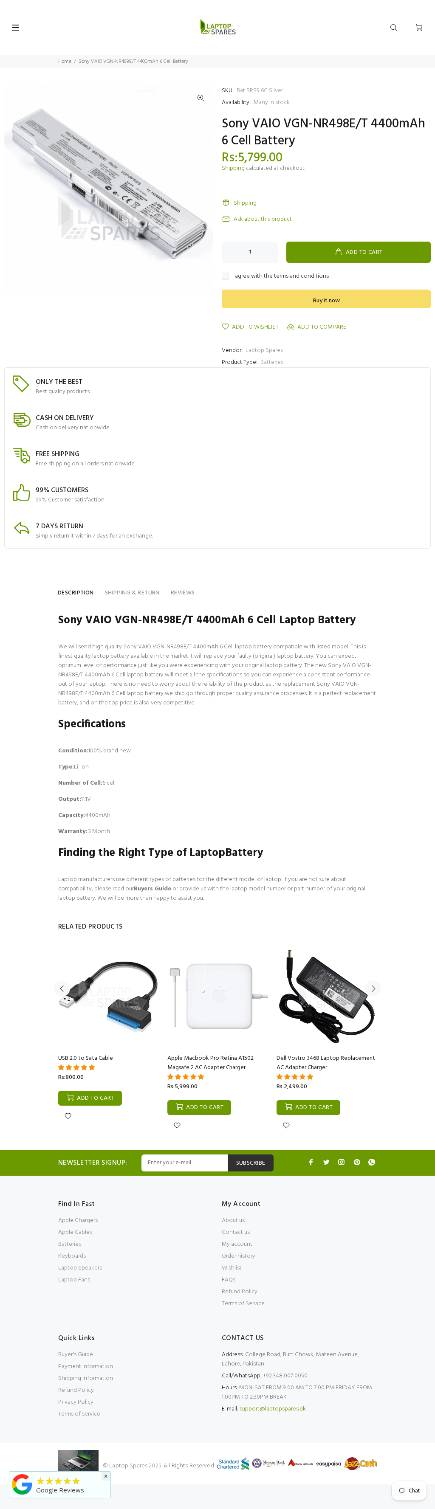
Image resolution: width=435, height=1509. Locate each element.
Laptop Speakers (80, 1268)
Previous (62, 988)
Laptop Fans (74, 1280)
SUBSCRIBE (251, 1163)
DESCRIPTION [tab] (76, 593)
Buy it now (326, 301)
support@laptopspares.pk (273, 1409)
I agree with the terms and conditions (280, 276)
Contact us (236, 1232)
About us (233, 1220)
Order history (238, 1256)
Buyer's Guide (75, 1355)
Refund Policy (239, 1292)
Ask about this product (263, 219)
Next (373, 988)
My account (237, 1244)
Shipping (233, 168)
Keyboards (72, 1256)
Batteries (271, 362)
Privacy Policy (75, 1402)
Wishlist (232, 1268)
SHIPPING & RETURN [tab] (132, 593)
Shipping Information (85, 1378)
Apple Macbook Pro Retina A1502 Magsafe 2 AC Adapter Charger (210, 1063)
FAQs (228, 1280)
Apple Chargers (78, 1220)
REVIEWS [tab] (183, 593)
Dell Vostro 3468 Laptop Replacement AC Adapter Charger (326, 1063)
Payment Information (85, 1366)
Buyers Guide (152, 889)
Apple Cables (75, 1232)
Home (64, 61)
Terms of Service (243, 1304)
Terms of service (79, 1414)
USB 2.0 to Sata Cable (85, 1058)
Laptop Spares (264, 350)
